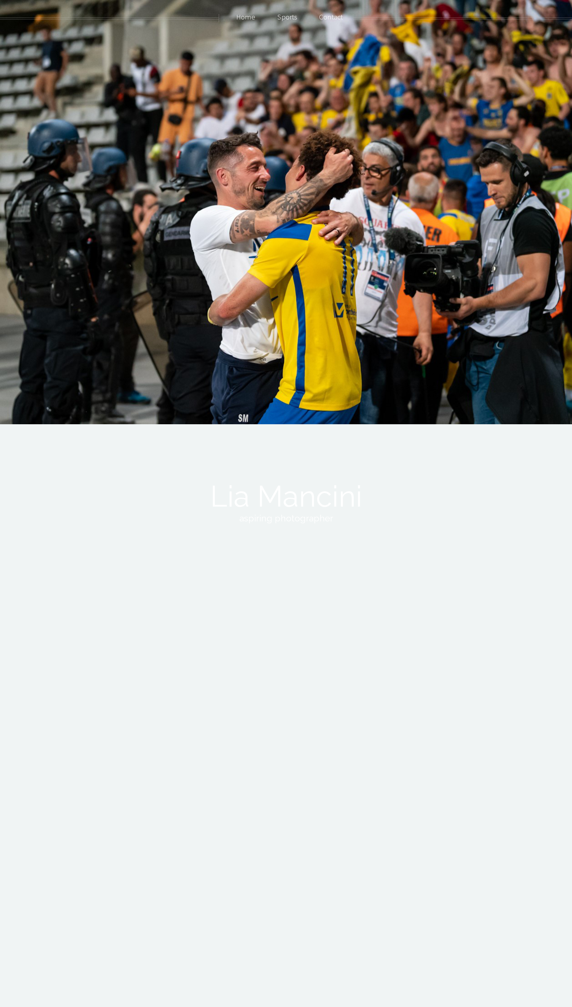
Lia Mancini (286, 496)
